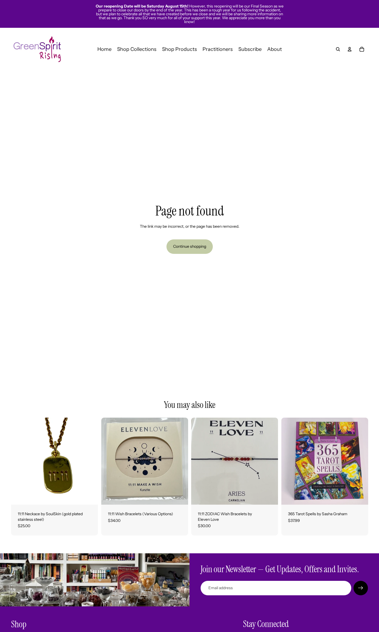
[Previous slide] (109, 461)
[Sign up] (360, 588)
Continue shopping (189, 246)
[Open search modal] (338, 49)
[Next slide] (179, 461)
